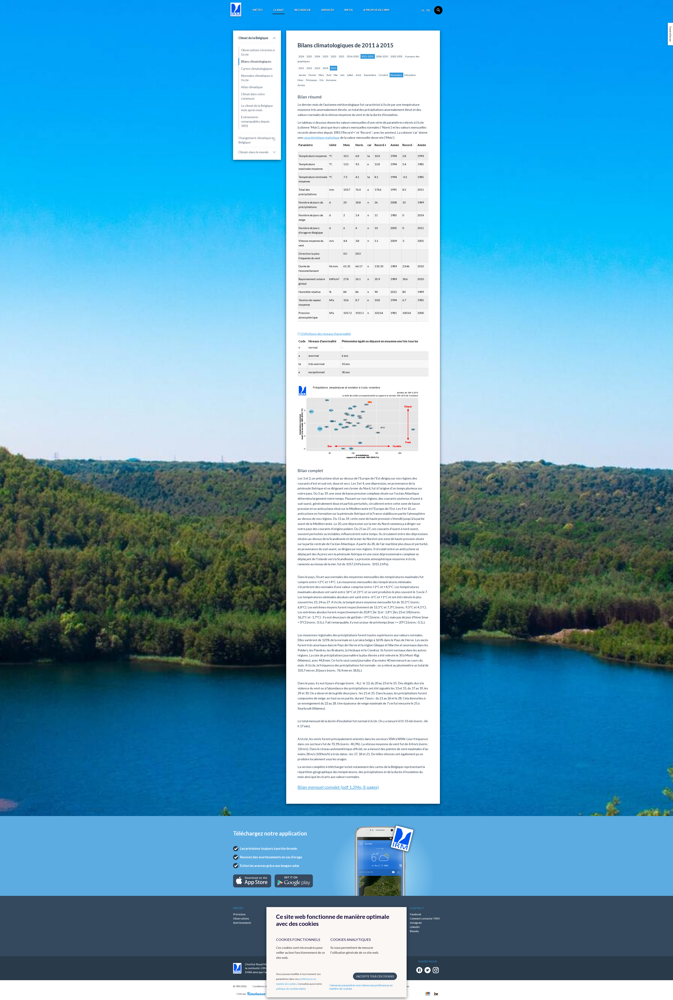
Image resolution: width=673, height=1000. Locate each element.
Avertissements (242, 922)
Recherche (302, 9)
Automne (331, 80)
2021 (342, 56)
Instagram (416, 922)
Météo (258, 9)
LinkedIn (415, 926)
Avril (329, 74)
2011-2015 (367, 56)
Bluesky (414, 931)
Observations (241, 918)
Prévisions (239, 914)
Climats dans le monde (253, 152)
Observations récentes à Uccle (258, 52)
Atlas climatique (252, 87)
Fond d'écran (670, 34)
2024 (318, 56)
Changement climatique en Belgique (256, 140)
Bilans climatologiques (256, 61)
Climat (278, 9)
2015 (333, 68)
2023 (326, 56)
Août (359, 74)
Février (313, 74)
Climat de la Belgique (253, 38)
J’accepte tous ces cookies (375, 976)
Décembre (410, 74)
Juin (342, 74)
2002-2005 (396, 56)
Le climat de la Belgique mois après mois (257, 108)
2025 (310, 56)
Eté (322, 80)
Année (301, 85)
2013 (318, 68)
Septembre (370, 74)
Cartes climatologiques (256, 69)
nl (423, 10)
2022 (334, 56)
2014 (326, 68)
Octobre (384, 74)
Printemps (312, 80)
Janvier (302, 74)
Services (327, 9)
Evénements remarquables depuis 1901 (255, 121)
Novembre (396, 74)
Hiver (301, 80)
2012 (310, 68)
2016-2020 (353, 56)
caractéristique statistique (321, 137)
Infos (348, 9)
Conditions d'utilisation (265, 986)
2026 (301, 56)
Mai (336, 74)
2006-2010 (382, 56)
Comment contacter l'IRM (425, 918)
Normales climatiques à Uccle (257, 78)
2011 (301, 68)
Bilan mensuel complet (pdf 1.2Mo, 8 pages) (338, 787)
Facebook (415, 914)
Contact (417, 908)
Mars (322, 74)
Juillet (350, 74)
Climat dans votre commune (253, 96)
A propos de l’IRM (376, 9)
